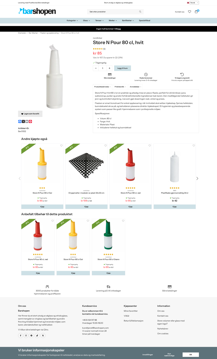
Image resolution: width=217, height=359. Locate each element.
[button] (42, 206)
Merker (112, 20)
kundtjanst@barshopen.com (95, 328)
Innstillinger (148, 354)
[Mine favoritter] (189, 11)
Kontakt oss (179, 12)
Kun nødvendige (169, 355)
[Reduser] (96, 68)
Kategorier (71, 20)
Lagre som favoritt (31, 114)
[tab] (103, 86)
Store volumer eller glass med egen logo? (171, 322)
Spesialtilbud (144, 20)
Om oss (160, 311)
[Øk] (109, 68)
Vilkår (126, 316)
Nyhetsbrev (162, 328)
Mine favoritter (131, 311)
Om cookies (162, 333)
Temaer (98, 20)
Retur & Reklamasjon (133, 320)
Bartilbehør (127, 20)
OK (190, 354)
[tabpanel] (146, 111)
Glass (85, 20)
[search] (140, 11)
